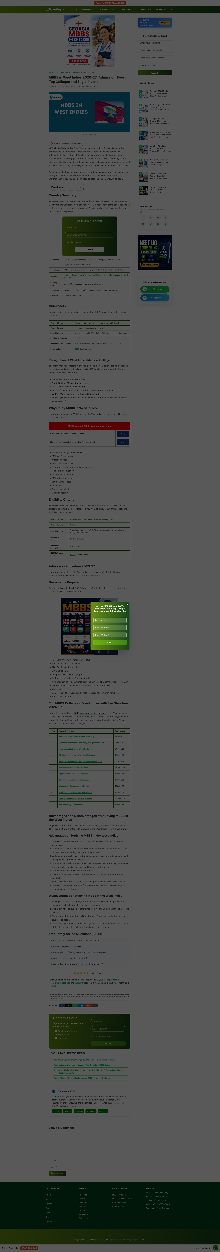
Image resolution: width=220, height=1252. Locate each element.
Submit (110, 642)
